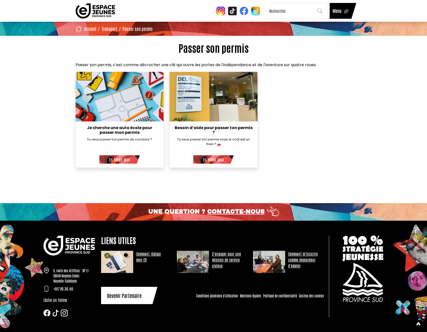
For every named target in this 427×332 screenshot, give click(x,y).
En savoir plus (119, 159)
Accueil (90, 29)
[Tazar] (69, 245)
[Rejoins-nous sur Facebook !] (244, 10)
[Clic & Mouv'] (255, 10)
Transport (109, 29)
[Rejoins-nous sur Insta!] (220, 10)
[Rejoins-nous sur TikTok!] (232, 10)
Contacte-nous (236, 211)
